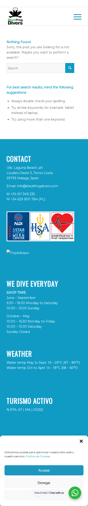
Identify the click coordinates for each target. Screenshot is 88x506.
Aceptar (44, 470)
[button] (81, 441)
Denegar (44, 483)
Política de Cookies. (38, 456)
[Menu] (75, 16)
